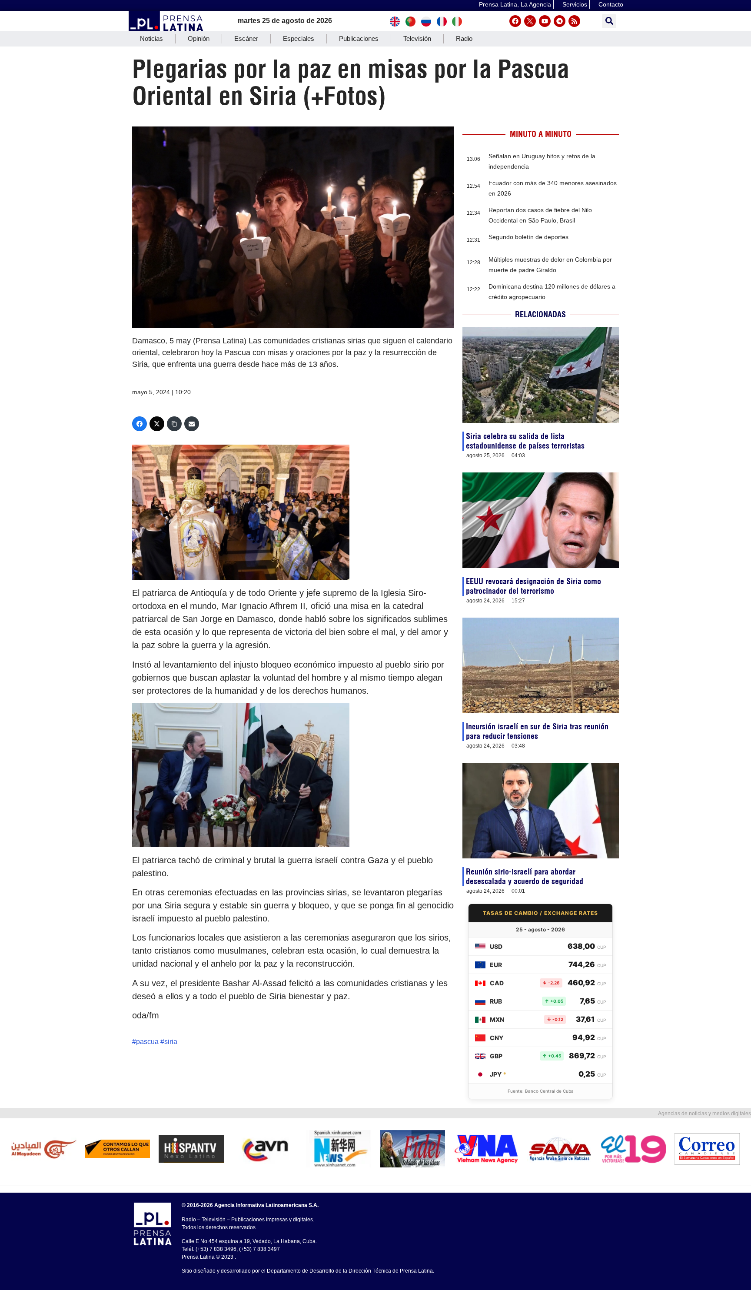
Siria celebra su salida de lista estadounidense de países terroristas (525, 441)
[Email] (191, 423)
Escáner (246, 38)
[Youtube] (545, 21)
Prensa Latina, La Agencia (515, 4)
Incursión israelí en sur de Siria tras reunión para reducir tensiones (537, 731)
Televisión (417, 38)
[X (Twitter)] (157, 423)
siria (170, 1041)
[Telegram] (559, 21)
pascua (147, 1041)
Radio (464, 38)
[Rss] (574, 21)
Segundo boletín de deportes (528, 236)
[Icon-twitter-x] (530, 21)
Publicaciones (359, 38)
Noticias (151, 38)
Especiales (298, 38)
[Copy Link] (174, 423)
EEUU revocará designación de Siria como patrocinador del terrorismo (533, 586)
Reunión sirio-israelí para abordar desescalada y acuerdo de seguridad (524, 876)
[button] (609, 21)
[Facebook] (515, 21)
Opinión (198, 38)
